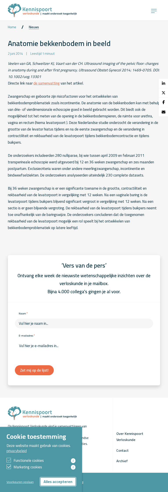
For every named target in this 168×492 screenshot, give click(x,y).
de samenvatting (46, 83)
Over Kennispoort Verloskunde (129, 436)
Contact (122, 450)
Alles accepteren (58, 481)
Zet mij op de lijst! (34, 370)
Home (12, 27)
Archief (122, 461)
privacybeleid (17, 450)
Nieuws (34, 27)
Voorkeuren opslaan (20, 482)
